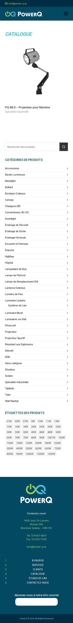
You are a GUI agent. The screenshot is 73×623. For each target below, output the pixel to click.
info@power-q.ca (17, 3)
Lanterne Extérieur (15, 287)
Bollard (9, 187)
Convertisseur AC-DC (17, 212)
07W (25, 421)
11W (48, 421)
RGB (7, 357)
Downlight (10, 218)
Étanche (9, 250)
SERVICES (37, 565)
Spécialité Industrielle (17, 111)
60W (9, 437)
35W (17, 432)
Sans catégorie (13, 363)
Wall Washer (12, 401)
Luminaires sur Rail (15, 319)
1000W (29, 454)
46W (41, 432)
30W (9, 432)
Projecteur (11, 331)
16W (17, 426)
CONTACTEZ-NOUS (38, 582)
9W (33, 421)
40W (33, 432)
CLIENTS (38, 569)
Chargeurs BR (12, 206)
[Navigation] (66, 14)
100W (62, 437)
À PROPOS (38, 560)
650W (48, 448)
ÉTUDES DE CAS (38, 578)
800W (10, 454)
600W (38, 448)
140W (19, 443)
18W (25, 426)
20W (33, 426)
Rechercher (63, 147)
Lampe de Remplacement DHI (21, 281)
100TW (51, 437)
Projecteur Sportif (15, 338)
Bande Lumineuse (15, 174)
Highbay (9, 256)
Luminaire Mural (14, 312)
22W (41, 426)
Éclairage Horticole (15, 237)
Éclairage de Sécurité (16, 225)
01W (9, 421)
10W (40, 421)
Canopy (9, 199)
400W (19, 448)
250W (57, 443)
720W (57, 448)
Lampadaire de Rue (15, 269)
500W (29, 448)
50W (58, 432)
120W (10, 443)
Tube (8, 394)
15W (9, 426)
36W (25, 432)
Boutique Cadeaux (15, 193)
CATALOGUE (38, 573)
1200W (40, 454)
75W (25, 437)
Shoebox (10, 369)
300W (10, 448)
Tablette (9, 388)
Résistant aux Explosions (19, 344)
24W (50, 426)
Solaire (9, 375)
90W (41, 437)
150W (29, 443)
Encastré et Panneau (16, 243)
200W (38, 443)
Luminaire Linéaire (15, 300)
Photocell (10, 325)
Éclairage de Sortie (15, 231)
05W (17, 421)
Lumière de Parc (14, 294)
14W (56, 421)
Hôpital (9, 262)
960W (19, 454)
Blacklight (10, 180)
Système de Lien (17, 305)
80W (33, 437)
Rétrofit (9, 350)
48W (50, 432)
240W (48, 443)
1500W (51, 454)
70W (17, 437)
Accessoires (12, 168)
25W (58, 426)
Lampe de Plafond (15, 275)
